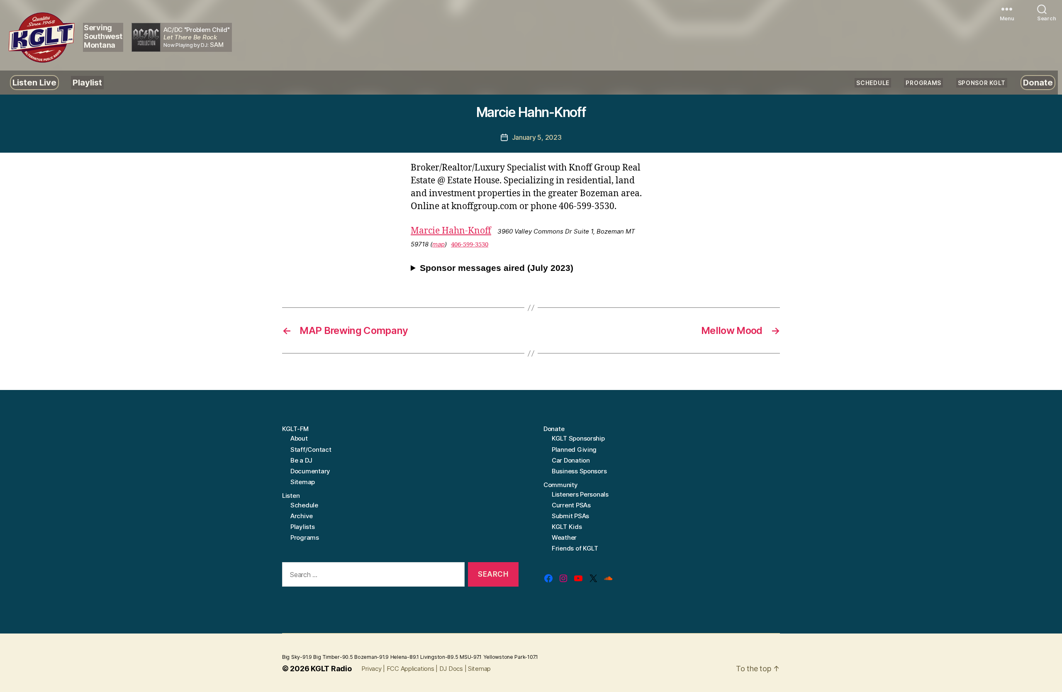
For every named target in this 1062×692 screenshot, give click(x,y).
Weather (564, 537)
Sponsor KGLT (982, 82)
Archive (301, 516)
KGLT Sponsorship (578, 438)
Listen (291, 496)
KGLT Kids (567, 527)
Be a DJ (301, 460)
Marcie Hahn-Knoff (451, 230)
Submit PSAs (570, 516)
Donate (1038, 83)
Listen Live (34, 83)
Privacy (371, 669)
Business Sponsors (579, 471)
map (438, 244)
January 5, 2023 (537, 137)
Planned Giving (574, 449)
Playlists (302, 527)
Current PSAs (571, 505)
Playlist (87, 83)
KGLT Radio (331, 668)
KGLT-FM (295, 429)
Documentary (310, 471)
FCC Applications (410, 669)
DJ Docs (451, 669)
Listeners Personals (580, 494)
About (299, 438)
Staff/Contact (310, 449)
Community (560, 485)
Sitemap (302, 482)
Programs (923, 82)
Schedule (872, 82)
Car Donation (571, 460)
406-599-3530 (469, 245)
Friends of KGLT (575, 548)
